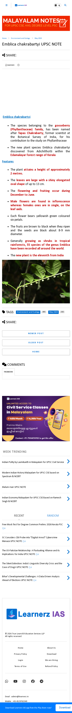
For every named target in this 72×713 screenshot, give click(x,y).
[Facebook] (33, 682)
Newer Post (36, 334)
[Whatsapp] (6, 682)
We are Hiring (51, 660)
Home (4, 38)
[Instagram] (24, 682)
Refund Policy (51, 666)
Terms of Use (20, 666)
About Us (51, 648)
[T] (41, 682)
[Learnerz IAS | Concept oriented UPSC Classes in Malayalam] (21, 6)
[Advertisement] (24, 89)
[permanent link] (18, 65)
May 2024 (38, 38)
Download (51, 654)
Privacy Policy (20, 654)
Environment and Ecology (20, 38)
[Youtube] (15, 682)
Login (20, 660)
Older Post (36, 343)
